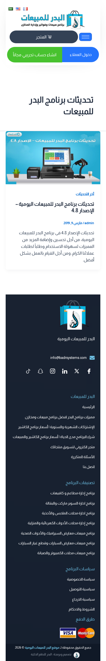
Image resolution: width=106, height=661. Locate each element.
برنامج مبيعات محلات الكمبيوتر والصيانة (66, 553)
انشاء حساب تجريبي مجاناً (34, 54)
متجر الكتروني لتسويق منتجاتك (72, 447)
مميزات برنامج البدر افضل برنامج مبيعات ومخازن (60, 417)
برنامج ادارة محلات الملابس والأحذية (68, 513)
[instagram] (52, 371)
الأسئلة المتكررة (83, 457)
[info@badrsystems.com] (92, 357)
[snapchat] (40, 371)
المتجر (41, 36)
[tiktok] (28, 371)
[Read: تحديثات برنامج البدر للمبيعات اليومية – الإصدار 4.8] (53, 157)
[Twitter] (77, 371)
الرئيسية (88, 407)
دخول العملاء (81, 54)
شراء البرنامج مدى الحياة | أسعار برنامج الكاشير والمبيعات (54, 437)
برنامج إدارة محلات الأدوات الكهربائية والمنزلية (61, 523)
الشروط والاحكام (82, 609)
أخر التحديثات (85, 194)
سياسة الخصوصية (81, 579)
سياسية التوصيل (82, 589)
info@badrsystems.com (68, 358)
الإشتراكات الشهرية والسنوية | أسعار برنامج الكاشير (56, 427)
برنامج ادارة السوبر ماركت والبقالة (70, 503)
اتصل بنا (89, 467)
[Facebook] (89, 371)
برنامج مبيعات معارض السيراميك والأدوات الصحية (58, 533)
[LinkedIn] (64, 371)
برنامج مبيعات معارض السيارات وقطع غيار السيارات (56, 543)
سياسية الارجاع (83, 599)
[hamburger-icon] (85, 37)
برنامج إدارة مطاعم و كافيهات (72, 493)
